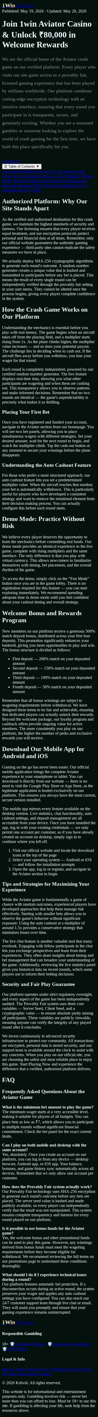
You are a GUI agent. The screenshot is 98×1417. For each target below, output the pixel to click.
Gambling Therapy (28, 1344)
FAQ (37, 190)
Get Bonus (11, 161)
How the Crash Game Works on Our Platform (41, 176)
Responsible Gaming (34, 1374)
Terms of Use (38, 1369)
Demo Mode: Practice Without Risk (47, 178)
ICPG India (14, 1349)
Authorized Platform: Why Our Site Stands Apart (43, 171)
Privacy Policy (14, 1369)
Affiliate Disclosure (66, 1369)
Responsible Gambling (68, 1344)
